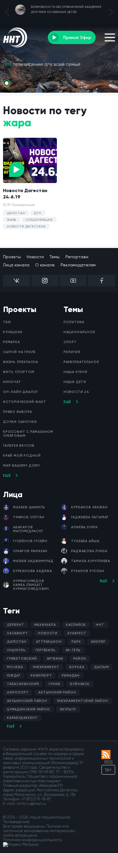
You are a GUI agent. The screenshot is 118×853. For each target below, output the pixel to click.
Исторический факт (24, 402)
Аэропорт (17, 692)
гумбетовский (22, 659)
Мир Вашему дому (21, 466)
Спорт (70, 342)
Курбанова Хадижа (32, 571)
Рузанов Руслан (87, 571)
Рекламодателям (78, 264)
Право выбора (17, 412)
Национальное (79, 332)
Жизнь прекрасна (20, 362)
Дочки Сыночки (20, 422)
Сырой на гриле (19, 352)
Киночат (12, 382)
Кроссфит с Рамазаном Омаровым (28, 434)
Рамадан (71, 676)
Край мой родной (22, 456)
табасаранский (23, 684)
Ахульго (68, 709)
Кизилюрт (41, 676)
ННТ (100, 625)
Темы (55, 256)
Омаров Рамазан (30, 551)
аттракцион (48, 642)
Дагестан (16, 642)
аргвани (55, 659)
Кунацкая (12, 332)
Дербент (15, 625)
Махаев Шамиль (29, 507)
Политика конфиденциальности (32, 840)
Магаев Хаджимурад (33, 561)
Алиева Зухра (84, 527)
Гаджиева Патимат (90, 517)
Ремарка (11, 342)
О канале (45, 264)
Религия (72, 352)
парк (76, 642)
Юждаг (14, 676)
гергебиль (45, 650)
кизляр (98, 642)
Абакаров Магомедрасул (28, 529)
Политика (74, 322)
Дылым (101, 667)
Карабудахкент (22, 718)
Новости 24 (76, 392)
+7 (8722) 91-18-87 (36, 799)
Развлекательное (81, 362)
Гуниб (54, 684)
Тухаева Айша (85, 541)
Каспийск (76, 625)
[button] (6, 83)
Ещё (7, 476)
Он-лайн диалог (20, 392)
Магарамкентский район (82, 701)
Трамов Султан (28, 517)
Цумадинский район (28, 709)
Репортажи (76, 256)
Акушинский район (27, 701)
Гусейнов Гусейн (30, 541)
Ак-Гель (73, 650)
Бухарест (76, 633)
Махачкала (45, 625)
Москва (15, 667)
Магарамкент (46, 667)
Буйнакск (79, 684)
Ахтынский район (57, 692)
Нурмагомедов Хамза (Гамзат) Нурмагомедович (31, 585)
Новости (35, 256)
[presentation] (7, 12)
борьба (76, 667)
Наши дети (75, 382)
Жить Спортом (18, 372)
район (79, 659)
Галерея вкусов (18, 446)
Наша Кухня (75, 372)
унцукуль (16, 650)
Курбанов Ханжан (89, 507)
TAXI (7, 322)
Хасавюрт (17, 633)
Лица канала (16, 264)
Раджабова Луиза (89, 551)
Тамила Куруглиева (90, 561)
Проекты (12, 256)
